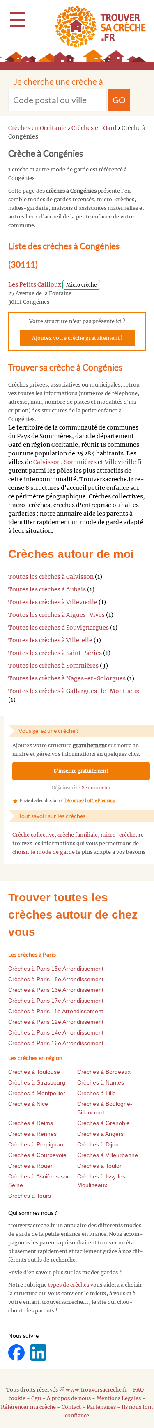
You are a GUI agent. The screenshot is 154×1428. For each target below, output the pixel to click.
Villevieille (120, 462)
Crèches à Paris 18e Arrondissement (55, 979)
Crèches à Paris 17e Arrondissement (55, 1000)
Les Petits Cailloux (34, 284)
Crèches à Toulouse (34, 1072)
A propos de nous (69, 1398)
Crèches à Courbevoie (37, 1155)
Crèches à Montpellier (36, 1093)
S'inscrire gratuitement (81, 771)
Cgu (36, 1398)
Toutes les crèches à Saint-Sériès (55, 653)
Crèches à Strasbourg (36, 1082)
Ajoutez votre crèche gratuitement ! (77, 338)
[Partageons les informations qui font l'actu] (17, 1352)
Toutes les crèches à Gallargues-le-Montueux (73, 691)
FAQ (138, 1390)
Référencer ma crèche (28, 1407)
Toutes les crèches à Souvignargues (58, 627)
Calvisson (47, 462)
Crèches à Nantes (100, 1082)
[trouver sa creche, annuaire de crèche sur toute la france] (97, 26)
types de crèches (68, 1285)
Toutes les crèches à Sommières (53, 665)
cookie (17, 1398)
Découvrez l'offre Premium (89, 800)
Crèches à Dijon (98, 1144)
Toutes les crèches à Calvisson (51, 576)
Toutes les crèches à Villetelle (50, 640)
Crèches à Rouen (31, 1165)
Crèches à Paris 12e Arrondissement (55, 1022)
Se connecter (96, 788)
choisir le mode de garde (43, 852)
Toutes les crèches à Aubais (47, 589)
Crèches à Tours (29, 1195)
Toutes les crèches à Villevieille (52, 602)
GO (119, 100)
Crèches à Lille (96, 1093)
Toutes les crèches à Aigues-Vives (56, 614)
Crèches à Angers (100, 1133)
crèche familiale (77, 835)
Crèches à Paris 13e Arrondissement (55, 990)
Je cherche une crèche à (58, 81)
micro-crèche (118, 835)
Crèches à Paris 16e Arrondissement (55, 1043)
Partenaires (101, 1407)
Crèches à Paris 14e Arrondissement (55, 1032)
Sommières (80, 462)
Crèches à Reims (30, 1123)
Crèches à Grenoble (103, 1123)
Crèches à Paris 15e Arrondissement (55, 968)
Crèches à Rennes (32, 1133)
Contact (71, 1407)
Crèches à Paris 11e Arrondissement (55, 1011)
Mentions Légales (119, 1398)
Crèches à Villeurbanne (107, 1155)
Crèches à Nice (28, 1104)
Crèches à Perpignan (35, 1144)
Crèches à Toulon (100, 1165)
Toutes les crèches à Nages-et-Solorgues (67, 678)
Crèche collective (33, 835)
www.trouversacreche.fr (96, 1390)
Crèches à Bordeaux (104, 1072)
